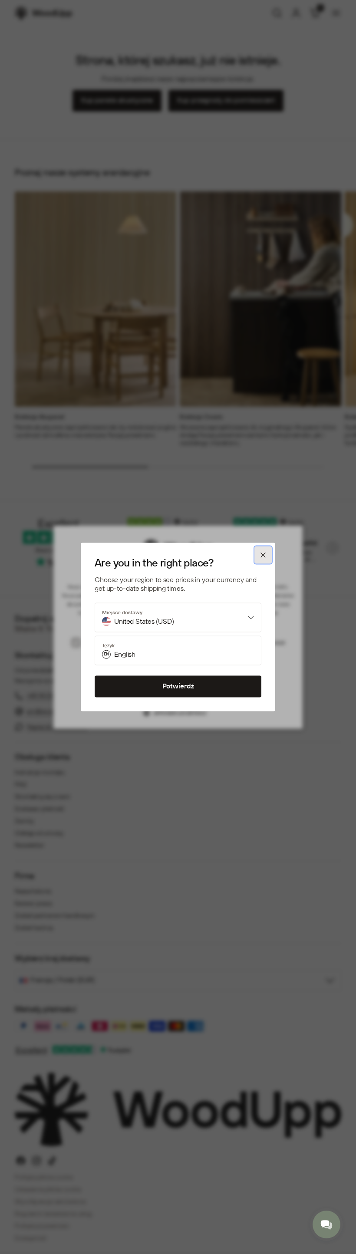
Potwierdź (178, 686)
